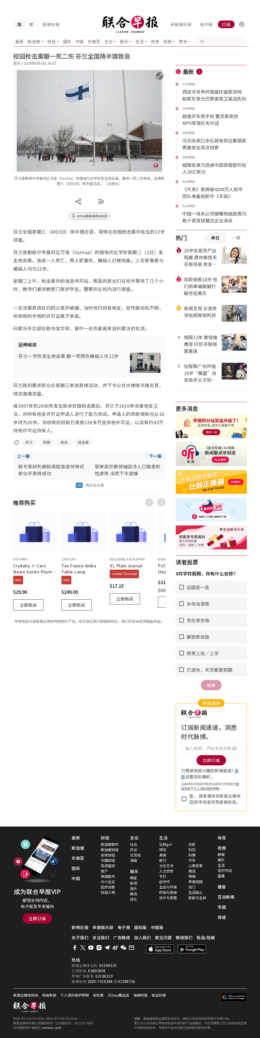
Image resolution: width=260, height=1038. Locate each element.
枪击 (64, 442)
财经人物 (108, 892)
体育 (155, 41)
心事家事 (195, 865)
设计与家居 (168, 897)
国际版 (140, 927)
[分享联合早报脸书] (75, 948)
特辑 (192, 876)
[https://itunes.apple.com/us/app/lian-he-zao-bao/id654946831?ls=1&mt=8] (160, 949)
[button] (242, 24)
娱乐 (124, 41)
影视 (133, 883)
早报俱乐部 (181, 24)
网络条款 (49, 995)
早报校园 (195, 881)
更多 (183, 41)
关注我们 (100, 937)
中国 (79, 41)
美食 (162, 855)
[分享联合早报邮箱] (131, 948)
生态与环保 (168, 886)
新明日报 (51, 24)
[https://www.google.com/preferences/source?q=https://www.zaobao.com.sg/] (234, 997)
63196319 (108, 965)
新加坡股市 (110, 844)
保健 (222, 917)
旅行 (162, 860)
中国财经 (108, 860)
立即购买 (28, 605)
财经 (51, 41)
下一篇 (155, 456)
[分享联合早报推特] (83, 948)
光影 (192, 844)
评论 (133, 849)
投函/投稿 (206, 937)
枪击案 (83, 442)
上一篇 (23, 456)
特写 (162, 849)
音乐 (133, 888)
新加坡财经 (110, 849)
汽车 (192, 860)
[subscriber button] (242, 24)
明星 (133, 877)
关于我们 (80, 937)
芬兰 (29, 442)
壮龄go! (165, 844)
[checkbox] (184, 799)
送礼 (133, 899)
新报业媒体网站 (25, 995)
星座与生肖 (197, 897)
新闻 (221, 854)
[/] (130, 24)
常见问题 (163, 937)
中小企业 (108, 881)
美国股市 (108, 876)
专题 (222, 907)
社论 (133, 844)
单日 (215, 238)
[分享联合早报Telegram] (107, 948)
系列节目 (225, 870)
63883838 (96, 970)
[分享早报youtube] (91, 948)
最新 (19, 41)
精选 (192, 871)
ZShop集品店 (118, 995)
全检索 (98, 995)
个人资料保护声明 (206, 788)
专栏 (162, 876)
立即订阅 (37, 918)
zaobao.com (51, 1027)
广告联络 (121, 937)
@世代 (164, 881)
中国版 (157, 927)
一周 (236, 238)
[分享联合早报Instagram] (99, 948)
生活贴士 (195, 892)
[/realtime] (199, 72)
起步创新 (108, 886)
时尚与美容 (168, 892)
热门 (192, 886)
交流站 (135, 855)
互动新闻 (226, 897)
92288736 (126, 981)
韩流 (133, 893)
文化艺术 (166, 865)
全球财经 (108, 855)
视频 (167, 41)
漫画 (133, 860)
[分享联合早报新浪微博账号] (115, 948)
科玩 (192, 849)
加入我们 (142, 937)
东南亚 (94, 41)
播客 (222, 887)
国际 (67, 41)
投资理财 (108, 865)
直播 (221, 875)
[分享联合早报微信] (123, 948)
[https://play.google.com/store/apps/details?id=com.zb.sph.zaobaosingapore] (192, 949)
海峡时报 (140, 995)
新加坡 (34, 41)
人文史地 (166, 871)
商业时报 (159, 995)
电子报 (206, 24)
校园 (46, 442)
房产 (104, 871)
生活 (139, 41)
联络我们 (184, 937)
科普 (192, 855)
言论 (108, 41)
